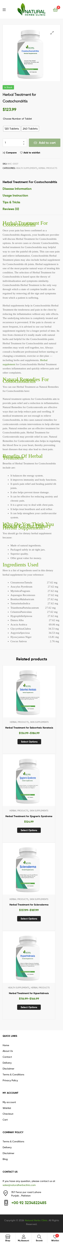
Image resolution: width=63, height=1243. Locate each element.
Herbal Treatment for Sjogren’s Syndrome (28, 816)
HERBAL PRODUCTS (47, 168)
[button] (52, 33)
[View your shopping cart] (55, 9)
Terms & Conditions (13, 1074)
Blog (5, 1159)
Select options (29, 741)
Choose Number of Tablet (17, 118)
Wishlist (7, 1108)
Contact (7, 1056)
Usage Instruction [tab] (15, 195)
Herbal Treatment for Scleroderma (28, 904)
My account (9, 1102)
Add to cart (47, 143)
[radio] (11, 128)
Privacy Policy (10, 1080)
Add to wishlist (31, 152)
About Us (8, 1050)
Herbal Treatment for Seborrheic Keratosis (29, 727)
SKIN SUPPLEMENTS (39, 722)
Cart (5, 1119)
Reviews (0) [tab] (11, 209)
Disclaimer (8, 1068)
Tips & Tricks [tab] (11, 202)
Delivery (7, 1062)
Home (6, 1045)
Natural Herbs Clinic (36, 1220)
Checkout (8, 1113)
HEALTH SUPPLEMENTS (26, 168)
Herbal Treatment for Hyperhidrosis (29, 993)
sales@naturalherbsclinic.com (19, 1184)
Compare (11, 152)
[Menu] (6, 9)
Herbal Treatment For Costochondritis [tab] (30, 182)
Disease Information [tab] (17, 189)
